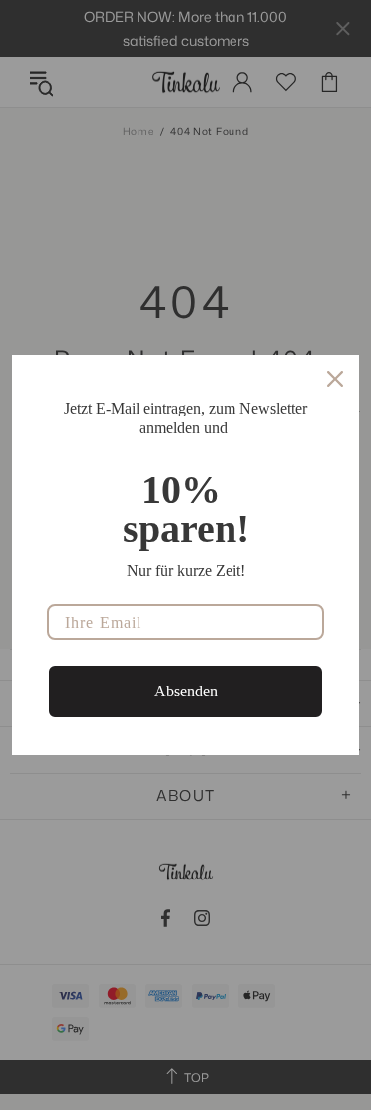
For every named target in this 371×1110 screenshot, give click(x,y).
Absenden (186, 691)
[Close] (335, 379)
